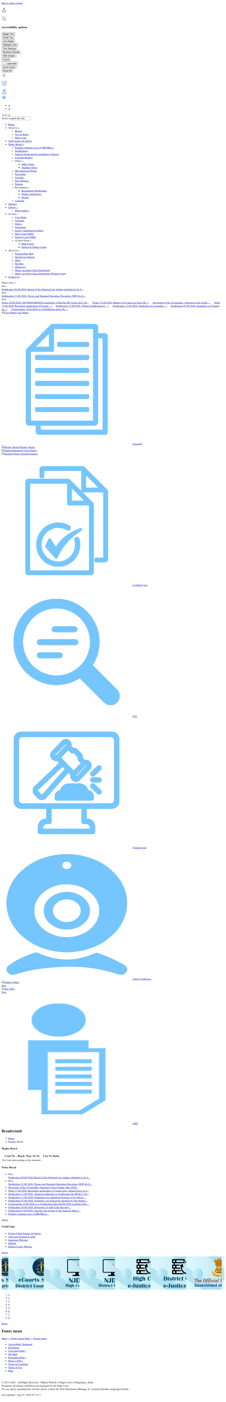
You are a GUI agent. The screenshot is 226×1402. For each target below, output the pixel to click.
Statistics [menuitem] (12, 204)
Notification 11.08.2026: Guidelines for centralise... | (140, 305)
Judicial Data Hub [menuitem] (24, 253)
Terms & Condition (18, 1364)
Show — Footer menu (13, 1338)
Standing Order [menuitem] (29, 167)
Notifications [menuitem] (21, 150)
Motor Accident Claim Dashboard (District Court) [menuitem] (40, 273)
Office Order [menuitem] (28, 164)
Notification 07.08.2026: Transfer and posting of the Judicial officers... (44, 1210)
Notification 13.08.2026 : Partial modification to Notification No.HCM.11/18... (48, 1194)
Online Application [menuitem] (31, 194)
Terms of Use (15, 1367)
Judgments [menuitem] (20, 227)
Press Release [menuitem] (22, 180)
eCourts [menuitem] (13, 213)
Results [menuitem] (25, 197)
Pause (5, 1323)
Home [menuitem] (11, 124)
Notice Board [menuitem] (16, 144)
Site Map (12, 1354)
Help (10, 1370)
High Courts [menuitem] (28, 243)
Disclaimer (13, 1347)
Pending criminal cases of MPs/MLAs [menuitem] (34, 147)
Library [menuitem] (13, 207)
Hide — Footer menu (36, 1338)
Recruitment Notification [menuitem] (34, 190)
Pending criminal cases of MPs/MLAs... (28, 1214)
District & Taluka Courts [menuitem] (34, 247)
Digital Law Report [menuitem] (25, 257)
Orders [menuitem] (19, 160)
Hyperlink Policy (17, 1357)
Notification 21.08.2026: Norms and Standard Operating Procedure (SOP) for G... (44, 296)
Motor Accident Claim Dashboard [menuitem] (32, 270)
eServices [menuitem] (14, 250)
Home (11, 1138)
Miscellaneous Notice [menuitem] (26, 170)
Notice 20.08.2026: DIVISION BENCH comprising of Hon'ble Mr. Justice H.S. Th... (45, 302)
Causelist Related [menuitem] (24, 157)
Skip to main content (12, 3)
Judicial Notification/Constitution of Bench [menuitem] (37, 154)
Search (5, 118)
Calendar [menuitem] (19, 200)
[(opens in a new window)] (41, 1288)
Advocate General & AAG (21, 1236)
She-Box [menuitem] (19, 263)
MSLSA (12, 1243)
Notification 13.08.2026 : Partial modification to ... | (82, 305)
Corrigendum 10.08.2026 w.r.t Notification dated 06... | (39, 309)
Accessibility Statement (20, 1344)
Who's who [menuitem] (20, 137)
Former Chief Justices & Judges (24, 1233)
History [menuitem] (19, 131)
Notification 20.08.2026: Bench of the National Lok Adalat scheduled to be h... (42, 289)
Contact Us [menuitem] (14, 276)
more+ (5, 1219)
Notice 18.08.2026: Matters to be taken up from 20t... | (120, 302)
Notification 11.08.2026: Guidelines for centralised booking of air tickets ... (47, 1197)
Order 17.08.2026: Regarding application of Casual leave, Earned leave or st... (48, 1190)
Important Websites (18, 1240)
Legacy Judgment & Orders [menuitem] (29, 230)
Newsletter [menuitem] (20, 174)
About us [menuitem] (14, 127)
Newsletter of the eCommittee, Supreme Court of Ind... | (181, 302)
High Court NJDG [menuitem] (24, 233)
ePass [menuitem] (18, 260)
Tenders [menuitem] (19, 184)
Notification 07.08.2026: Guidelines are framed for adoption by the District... (48, 1200)
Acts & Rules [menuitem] (22, 134)
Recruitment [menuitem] (22, 187)
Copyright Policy (17, 1350)
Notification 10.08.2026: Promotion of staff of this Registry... (39, 1207)
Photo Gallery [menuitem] (22, 210)
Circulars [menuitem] (19, 177)
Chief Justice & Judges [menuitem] (20, 141)
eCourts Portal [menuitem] (23, 240)
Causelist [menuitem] (19, 220)
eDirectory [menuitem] (20, 267)
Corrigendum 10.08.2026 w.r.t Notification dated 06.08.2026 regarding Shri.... (48, 1204)
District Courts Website (20, 1246)
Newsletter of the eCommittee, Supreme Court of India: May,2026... (43, 1187)
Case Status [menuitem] (21, 217)
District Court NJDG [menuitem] (25, 237)
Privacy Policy (15, 1360)
